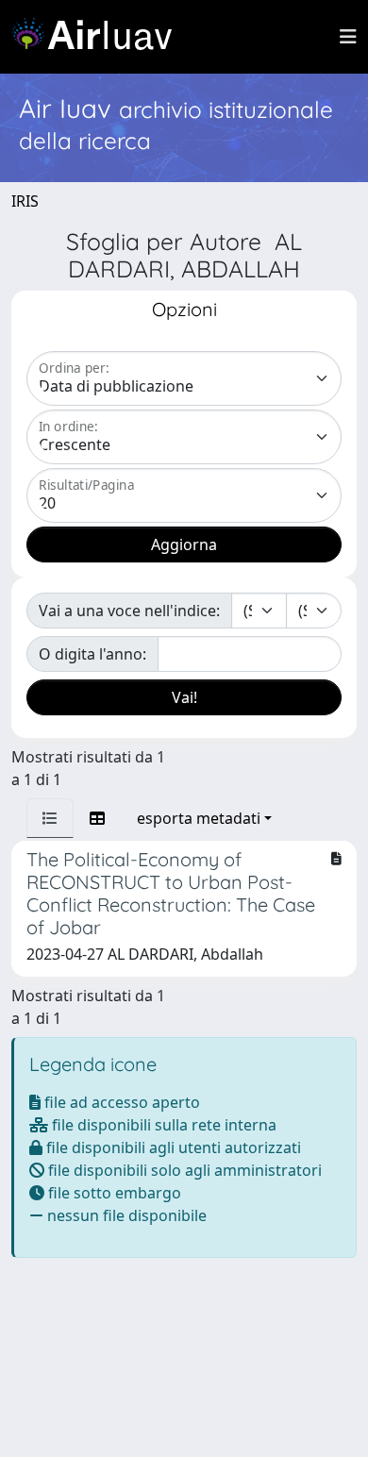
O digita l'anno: (92, 654)
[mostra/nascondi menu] (348, 36)
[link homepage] (99, 36)
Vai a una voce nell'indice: (129, 610)
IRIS (25, 201)
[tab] (50, 818)
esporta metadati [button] (198, 818)
